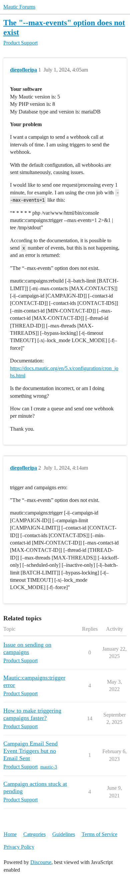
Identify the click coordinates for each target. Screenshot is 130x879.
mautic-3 (48, 767)
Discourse (40, 862)
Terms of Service (99, 834)
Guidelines (63, 834)
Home (10, 834)
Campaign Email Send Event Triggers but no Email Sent (30, 751)
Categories (34, 834)
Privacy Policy (19, 847)
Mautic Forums (19, 7)
